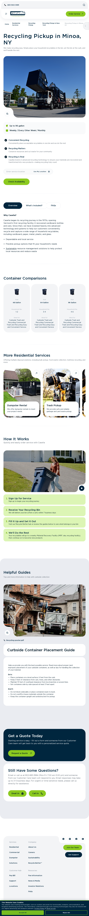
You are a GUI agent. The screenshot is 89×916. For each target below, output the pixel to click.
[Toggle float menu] (85, 26)
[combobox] (18, 171)
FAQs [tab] (53, 205)
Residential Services (16, 24)
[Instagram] (70, 839)
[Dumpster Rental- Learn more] (22, 393)
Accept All (23, 912)
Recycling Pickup (32, 24)
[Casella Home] (17, 14)
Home (7, 24)
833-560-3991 (13, 5)
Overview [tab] (12, 205)
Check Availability (16, 182)
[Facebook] (76, 839)
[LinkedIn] (63, 839)
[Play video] (81, 488)
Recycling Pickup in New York (51, 24)
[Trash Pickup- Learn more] (61, 393)
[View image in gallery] (7, 113)
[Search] (84, 5)
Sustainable (11, 248)
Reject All (66, 912)
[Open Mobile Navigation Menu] (6, 14)
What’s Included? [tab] (34, 205)
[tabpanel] (44, 233)
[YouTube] (83, 839)
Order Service (74, 14)
